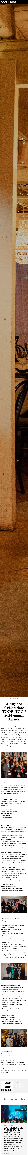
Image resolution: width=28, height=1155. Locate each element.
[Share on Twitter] (6, 1090)
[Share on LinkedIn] (9, 1090)
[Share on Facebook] (2, 1090)
